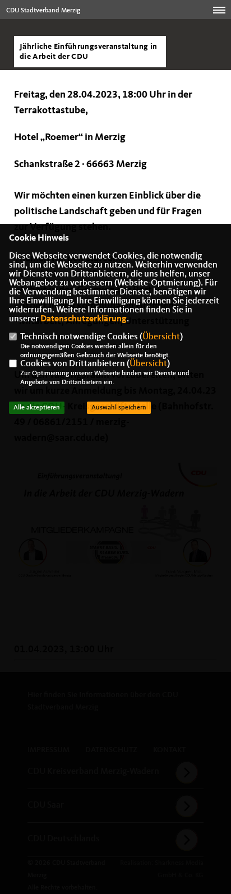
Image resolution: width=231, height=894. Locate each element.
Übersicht (161, 337)
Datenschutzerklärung (83, 319)
